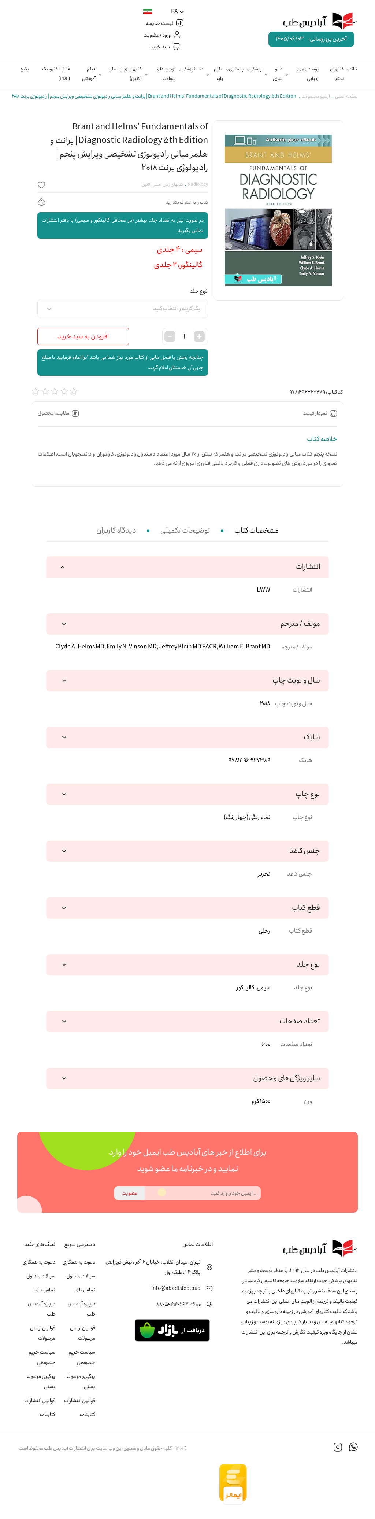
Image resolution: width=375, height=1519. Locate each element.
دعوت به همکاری (78, 1262)
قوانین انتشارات (79, 1401)
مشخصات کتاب (256, 530)
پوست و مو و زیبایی (307, 73)
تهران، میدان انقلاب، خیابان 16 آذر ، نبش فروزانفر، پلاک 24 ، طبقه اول (153, 1267)
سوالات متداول (80, 1276)
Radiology (198, 184)
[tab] (256, 530)
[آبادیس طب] (314, 22)
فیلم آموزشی (89, 73)
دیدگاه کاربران (116, 530)
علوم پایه (218, 73)
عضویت (129, 1193)
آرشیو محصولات (315, 96)
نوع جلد (198, 291)
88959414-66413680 (178, 1305)
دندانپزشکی (192, 69)
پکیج (24, 69)
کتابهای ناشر (337, 73)
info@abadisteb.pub (176, 1288)
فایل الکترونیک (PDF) (56, 73)
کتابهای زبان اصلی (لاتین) (125, 73)
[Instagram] (338, 1448)
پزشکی (255, 69)
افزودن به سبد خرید (83, 336)
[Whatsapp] (353, 1448)
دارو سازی (277, 73)
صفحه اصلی (346, 96)
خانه (353, 69)
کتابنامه (87, 1414)
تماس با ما (84, 1290)
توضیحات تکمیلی (185, 530)
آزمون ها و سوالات (166, 73)
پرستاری (236, 69)
